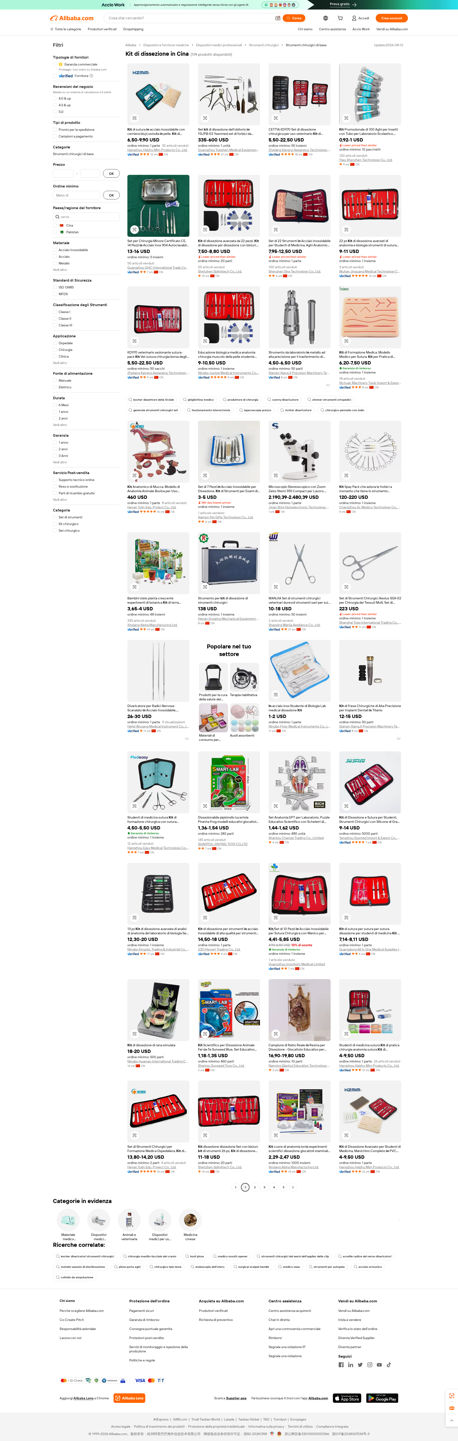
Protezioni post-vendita (146, 1338)
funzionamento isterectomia (211, 410)
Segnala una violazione (285, 1356)
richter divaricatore (298, 410)
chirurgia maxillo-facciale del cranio (152, 1256)
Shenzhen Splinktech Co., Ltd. (220, 271)
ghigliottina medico (201, 399)
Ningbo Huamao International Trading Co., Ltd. (158, 1061)
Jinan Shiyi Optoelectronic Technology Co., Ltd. (300, 507)
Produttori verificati (213, 1311)
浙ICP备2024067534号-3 (351, 1434)
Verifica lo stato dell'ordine (357, 1329)
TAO (266, 1419)
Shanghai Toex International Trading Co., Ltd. (370, 622)
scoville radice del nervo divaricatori (367, 1256)
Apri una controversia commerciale (295, 1329)
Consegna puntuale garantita (150, 1329)
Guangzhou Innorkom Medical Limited (297, 964)
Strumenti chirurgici (264, 45)
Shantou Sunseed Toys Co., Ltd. (221, 1065)
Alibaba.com (318, 1398)
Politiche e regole (142, 1360)
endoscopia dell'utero (209, 1267)
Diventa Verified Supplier (356, 1338)
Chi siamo (67, 1301)
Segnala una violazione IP (287, 1347)
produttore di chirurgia (243, 399)
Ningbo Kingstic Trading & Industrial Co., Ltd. (158, 949)
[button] (278, 18)
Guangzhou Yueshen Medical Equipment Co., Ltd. (229, 150)
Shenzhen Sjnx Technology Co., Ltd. (295, 271)
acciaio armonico (370, 1267)
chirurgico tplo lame (168, 1267)
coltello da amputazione (77, 1277)
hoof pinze (197, 1256)
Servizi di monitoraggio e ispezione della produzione (158, 1349)
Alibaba (130, 45)
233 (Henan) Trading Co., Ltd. (219, 949)
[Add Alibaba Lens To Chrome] (129, 1398)
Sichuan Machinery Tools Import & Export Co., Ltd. (370, 383)
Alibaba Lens (83, 1398)
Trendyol (279, 1419)
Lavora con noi (70, 1338)
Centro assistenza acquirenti (290, 1311)
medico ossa (291, 1267)
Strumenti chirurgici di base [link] (306, 45)
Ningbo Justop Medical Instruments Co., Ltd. (229, 373)
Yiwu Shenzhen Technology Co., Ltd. (365, 160)
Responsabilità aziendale (78, 1329)
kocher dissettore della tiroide (153, 399)
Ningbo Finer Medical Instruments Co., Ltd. (300, 726)
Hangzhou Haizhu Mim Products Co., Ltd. (157, 150)
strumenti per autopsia (329, 1267)
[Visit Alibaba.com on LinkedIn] (351, 1365)
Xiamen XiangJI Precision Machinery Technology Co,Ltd (300, 373)
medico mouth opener (233, 1256)
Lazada (229, 1419)
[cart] (341, 19)
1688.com (180, 1419)
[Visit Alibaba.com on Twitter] (360, 1365)
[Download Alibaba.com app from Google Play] (382, 1398)
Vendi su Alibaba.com (354, 1311)
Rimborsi (275, 1338)
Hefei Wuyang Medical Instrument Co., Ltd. (158, 726)
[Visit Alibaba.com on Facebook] (341, 1365)
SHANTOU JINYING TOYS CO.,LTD (223, 844)
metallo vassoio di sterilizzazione (83, 1267)
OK (111, 174)
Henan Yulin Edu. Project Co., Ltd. (151, 507)
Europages (298, 1419)
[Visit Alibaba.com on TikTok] (389, 1365)
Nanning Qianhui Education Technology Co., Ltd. (300, 1065)
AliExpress (161, 1419)
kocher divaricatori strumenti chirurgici (87, 1256)
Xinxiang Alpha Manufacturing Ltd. (152, 625)
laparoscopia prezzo (257, 410)
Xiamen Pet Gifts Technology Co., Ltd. (225, 517)
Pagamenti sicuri (141, 1311)
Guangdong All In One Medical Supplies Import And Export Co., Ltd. (370, 949)
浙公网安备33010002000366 (307, 1434)
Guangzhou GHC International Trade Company (158, 267)
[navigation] (86, 616)
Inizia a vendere (349, 1320)
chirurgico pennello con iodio (344, 410)
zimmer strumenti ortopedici (331, 399)
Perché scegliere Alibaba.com (82, 1311)
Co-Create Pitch (72, 1320)
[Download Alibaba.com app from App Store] (347, 1398)
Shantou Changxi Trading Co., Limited (296, 838)
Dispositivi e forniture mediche (166, 45)
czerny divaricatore (285, 399)
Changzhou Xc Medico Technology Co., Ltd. (370, 507)
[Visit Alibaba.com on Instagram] (370, 1365)
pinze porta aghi (130, 1267)
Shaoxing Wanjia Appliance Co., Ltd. (294, 625)
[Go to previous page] (235, 1187)
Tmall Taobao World (205, 1419)
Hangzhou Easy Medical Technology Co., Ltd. (158, 848)
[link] (452, 1396)
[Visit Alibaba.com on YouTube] (379, 1365)
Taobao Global (248, 1419)
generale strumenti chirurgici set (155, 410)
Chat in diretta (279, 1320)
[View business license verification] (272, 1433)
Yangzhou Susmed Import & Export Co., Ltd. (370, 838)
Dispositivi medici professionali (219, 45)
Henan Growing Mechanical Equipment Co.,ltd (229, 619)
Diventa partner (349, 1347)
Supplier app (236, 1398)
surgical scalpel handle (253, 1267)
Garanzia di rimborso (144, 1320)
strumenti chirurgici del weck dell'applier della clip (295, 1256)
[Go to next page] (293, 1187)
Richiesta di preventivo (216, 1320)
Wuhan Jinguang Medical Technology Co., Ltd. (370, 271)
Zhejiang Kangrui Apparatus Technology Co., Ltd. (300, 150)
